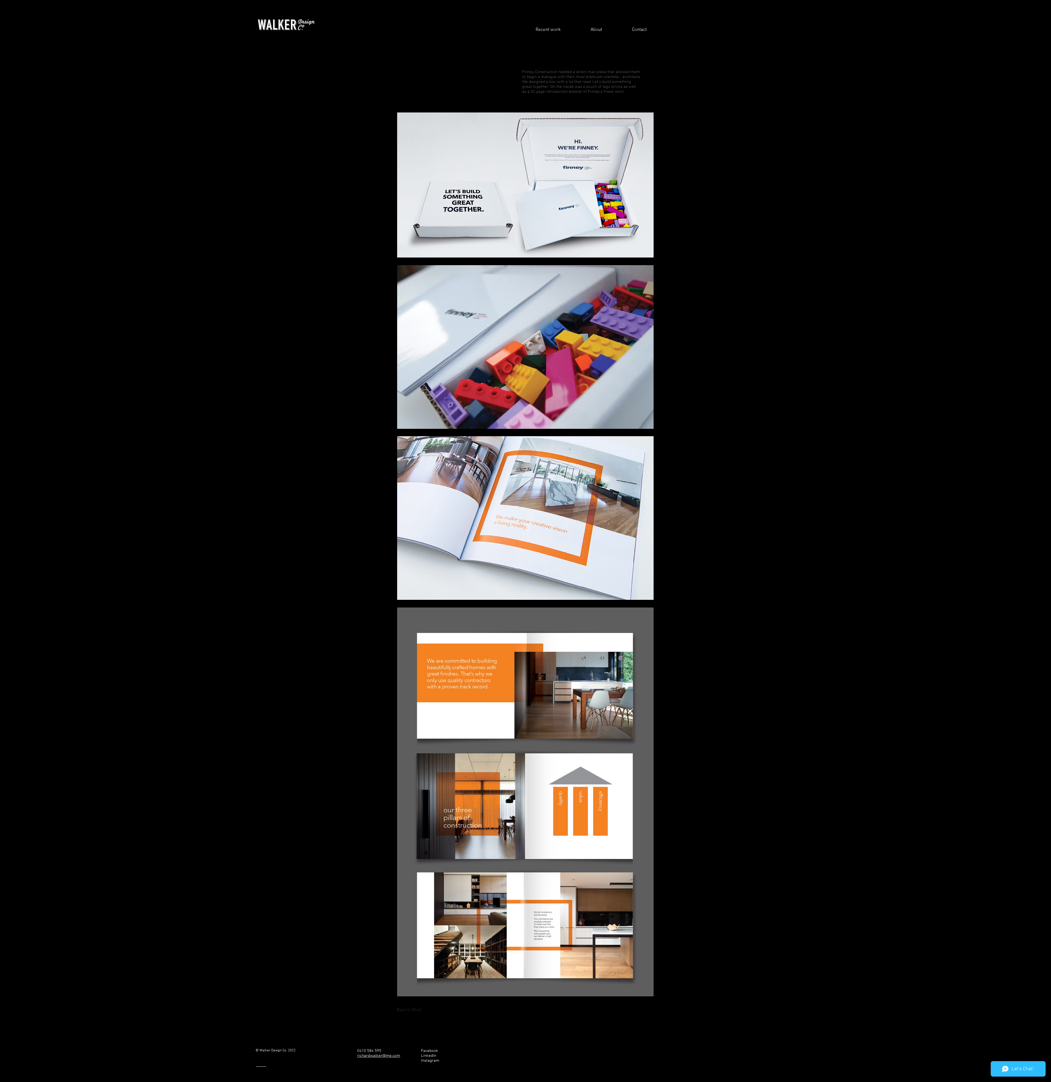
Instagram (430, 1060)
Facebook (429, 1050)
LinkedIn (428, 1055)
